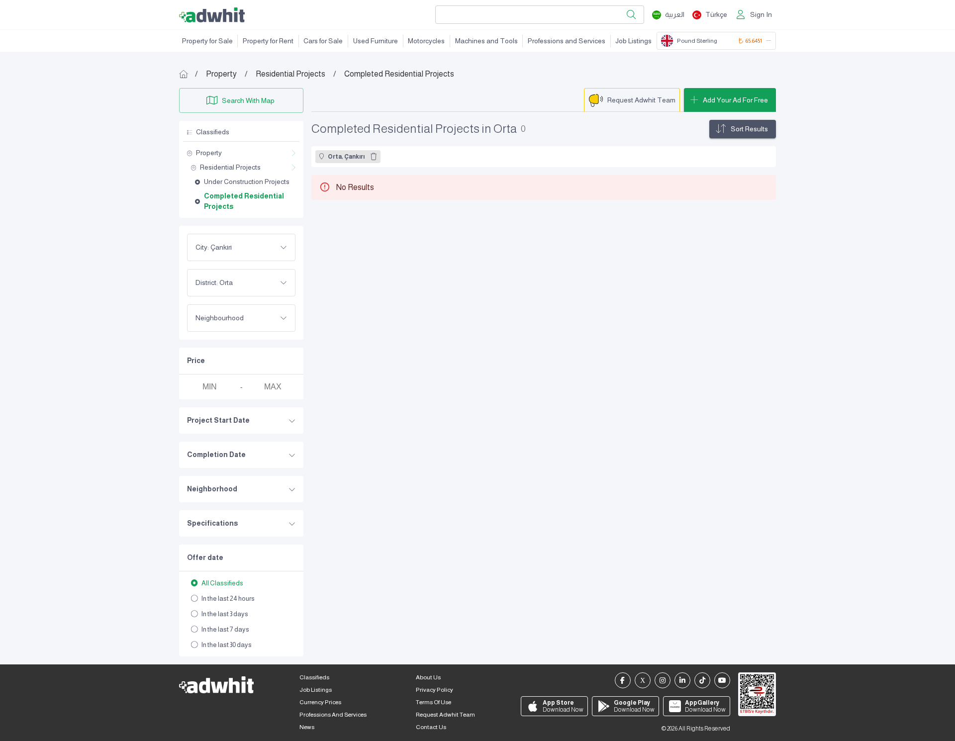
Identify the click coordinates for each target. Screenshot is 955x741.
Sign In (761, 14)
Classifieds (314, 677)
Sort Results (749, 129)
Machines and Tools (486, 41)
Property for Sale (207, 41)
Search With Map (248, 100)
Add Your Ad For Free (735, 100)
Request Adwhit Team (445, 714)
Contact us (431, 727)
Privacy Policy (434, 689)
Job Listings (633, 41)
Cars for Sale (323, 41)
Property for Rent (268, 41)
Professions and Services (566, 41)
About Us (428, 677)
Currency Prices (320, 702)
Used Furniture (375, 41)
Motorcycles (426, 41)
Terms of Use (433, 702)
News (306, 727)
